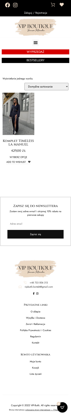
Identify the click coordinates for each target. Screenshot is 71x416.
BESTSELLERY (35, 60)
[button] (35, 42)
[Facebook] (7, 5)
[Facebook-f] (33, 293)
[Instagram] (15, 5)
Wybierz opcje (18, 157)
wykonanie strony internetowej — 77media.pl (43, 409)
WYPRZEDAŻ (35, 52)
